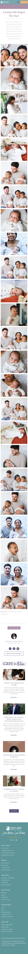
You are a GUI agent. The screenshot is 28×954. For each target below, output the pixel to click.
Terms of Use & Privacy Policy (11, 948)
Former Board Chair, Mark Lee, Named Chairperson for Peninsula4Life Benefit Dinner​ (14, 719)
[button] (18, 2)
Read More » (14, 697)
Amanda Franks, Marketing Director (14, 641)
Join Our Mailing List (14, 837)
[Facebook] (11, 840)
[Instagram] (14, 840)
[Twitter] (16, 840)
